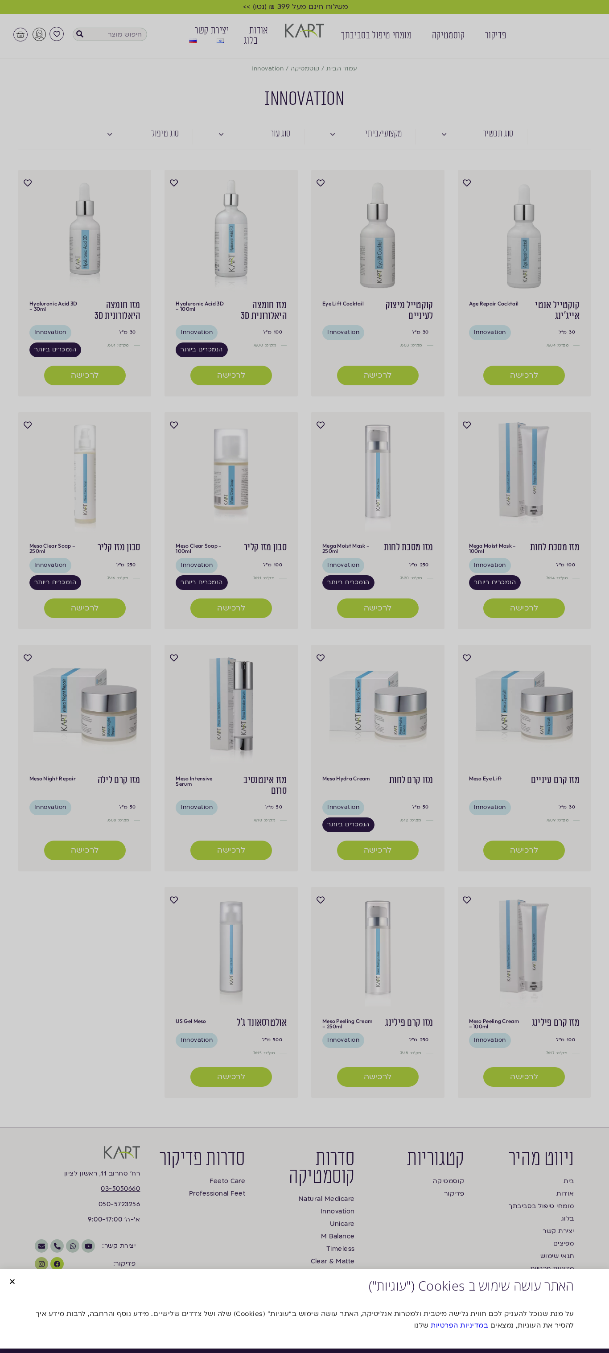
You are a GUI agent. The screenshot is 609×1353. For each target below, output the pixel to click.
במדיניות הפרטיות (459, 1325)
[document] (304, 676)
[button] (12, 1281)
